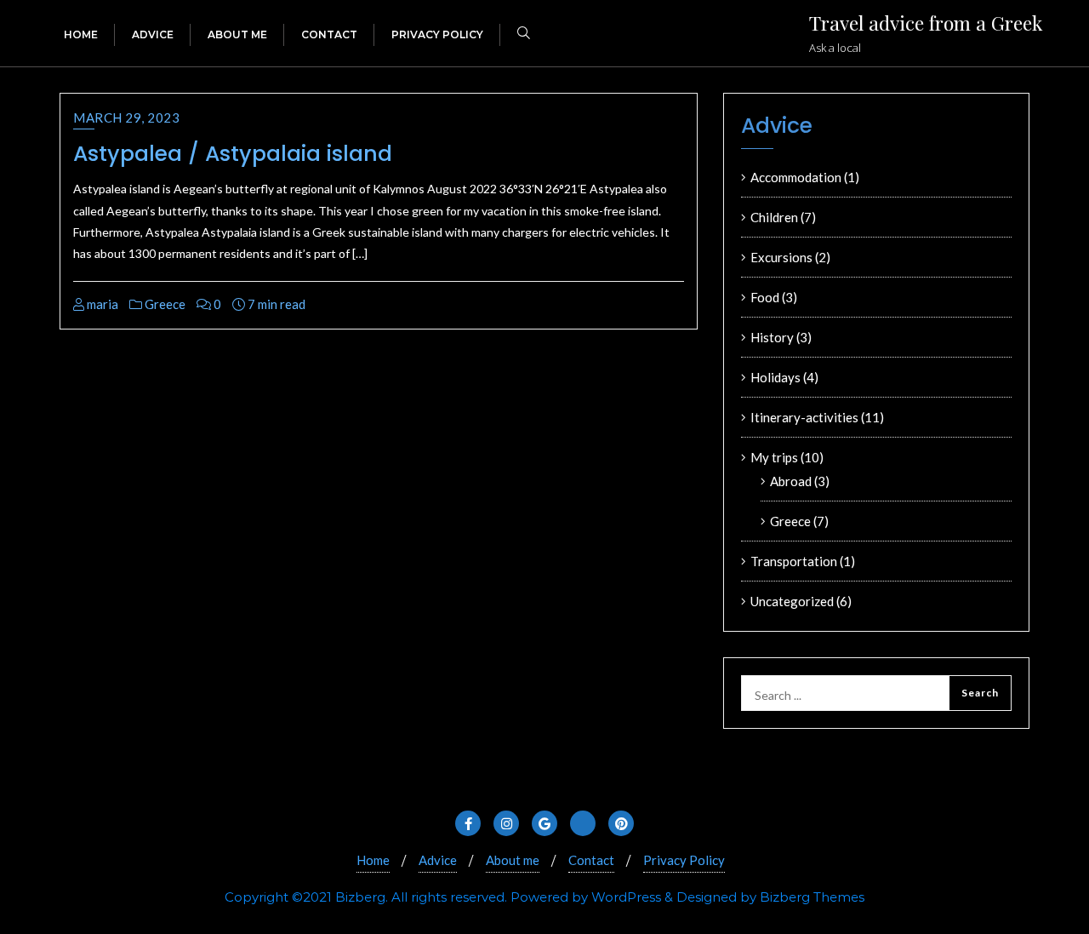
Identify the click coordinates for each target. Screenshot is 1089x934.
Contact (591, 860)
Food (764, 297)
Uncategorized (792, 601)
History (772, 337)
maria (101, 304)
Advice (438, 860)
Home (373, 860)
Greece (163, 304)
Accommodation (795, 177)
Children (774, 217)
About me (512, 860)
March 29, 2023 (126, 117)
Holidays (775, 377)
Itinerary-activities (804, 417)
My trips (774, 457)
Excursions (781, 257)
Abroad (791, 481)
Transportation (793, 561)
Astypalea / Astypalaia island (232, 154)
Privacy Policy (684, 860)
